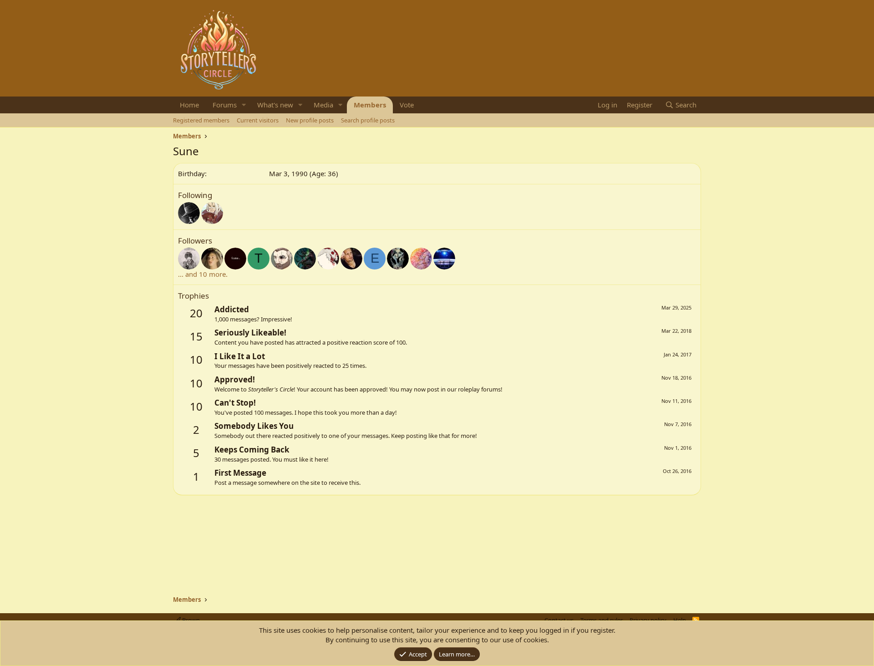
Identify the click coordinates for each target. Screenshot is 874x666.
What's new (275, 104)
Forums (225, 104)
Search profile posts (368, 120)
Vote (407, 104)
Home (189, 104)
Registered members (201, 120)
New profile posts (310, 120)
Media (323, 104)
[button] (244, 105)
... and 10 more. (203, 274)
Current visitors (258, 120)
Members (370, 104)
